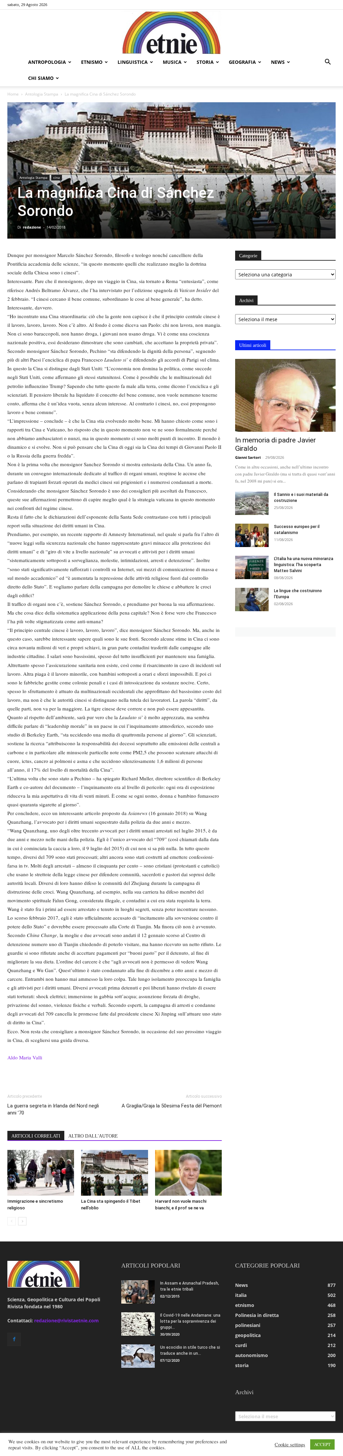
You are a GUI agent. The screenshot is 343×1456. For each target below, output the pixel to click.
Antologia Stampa (41, 94)
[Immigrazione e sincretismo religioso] (40, 1173)
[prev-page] (11, 1221)
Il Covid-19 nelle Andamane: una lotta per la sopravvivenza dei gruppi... (190, 1321)
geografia (242, 62)
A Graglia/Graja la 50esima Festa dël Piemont (172, 1106)
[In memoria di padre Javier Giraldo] (285, 395)
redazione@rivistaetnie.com (66, 1320)
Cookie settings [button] (290, 1445)
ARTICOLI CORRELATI (35, 1136)
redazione (32, 227)
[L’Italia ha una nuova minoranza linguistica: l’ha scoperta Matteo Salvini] (252, 567)
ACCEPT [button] (322, 1444)
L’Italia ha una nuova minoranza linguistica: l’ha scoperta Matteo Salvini (303, 564)
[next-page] (22, 1221)
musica (172, 62)
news (278, 62)
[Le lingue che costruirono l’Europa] (252, 599)
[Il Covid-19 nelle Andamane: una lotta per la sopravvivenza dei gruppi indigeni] (138, 1324)
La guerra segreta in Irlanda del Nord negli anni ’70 (53, 1109)
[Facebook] (14, 1339)
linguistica (133, 62)
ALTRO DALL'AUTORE (93, 1136)
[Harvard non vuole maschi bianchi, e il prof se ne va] (188, 1173)
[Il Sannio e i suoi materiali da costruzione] (252, 503)
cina (56, 177)
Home (13, 94)
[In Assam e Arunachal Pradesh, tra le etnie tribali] (138, 1292)
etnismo (91, 62)
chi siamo (41, 78)
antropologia (47, 62)
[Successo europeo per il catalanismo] (252, 535)
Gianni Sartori (248, 457)
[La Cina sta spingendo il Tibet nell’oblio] (114, 1173)
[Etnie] (171, 32)
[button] (328, 62)
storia (205, 62)
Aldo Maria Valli (24, 1057)
